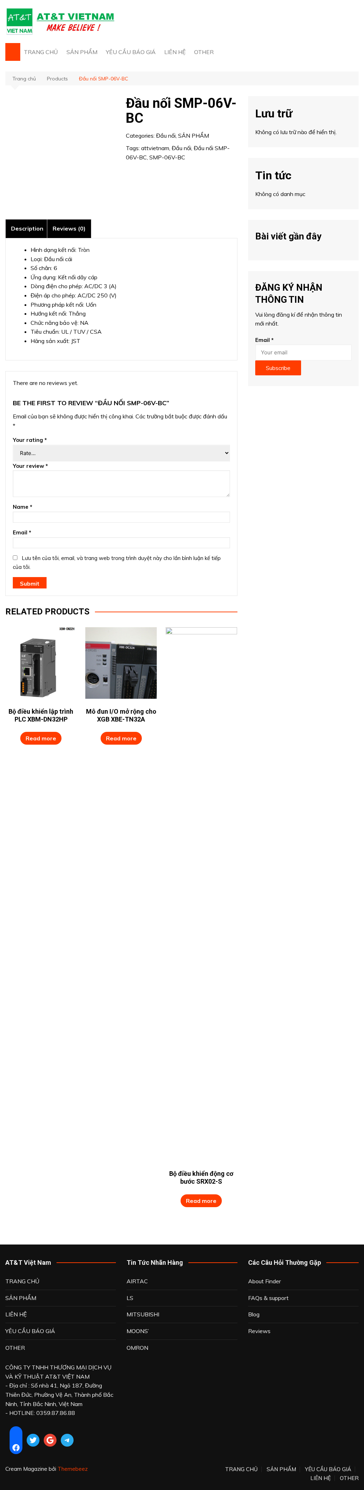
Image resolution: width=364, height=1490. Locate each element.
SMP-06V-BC (167, 157)
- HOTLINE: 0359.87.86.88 (40, 1412)
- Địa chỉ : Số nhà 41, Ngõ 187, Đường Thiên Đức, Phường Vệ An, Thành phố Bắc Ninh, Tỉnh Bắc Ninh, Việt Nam (59, 1394)
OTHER (204, 52)
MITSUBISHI (143, 1314)
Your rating (30, 440)
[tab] (27, 228)
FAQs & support (268, 1297)
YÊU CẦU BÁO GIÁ (131, 52)
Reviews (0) (69, 228)
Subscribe (278, 367)
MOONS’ (138, 1331)
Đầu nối (166, 135)
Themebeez (73, 1468)
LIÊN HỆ (175, 52)
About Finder (264, 1281)
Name (22, 506)
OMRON (137, 1347)
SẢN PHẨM (81, 52)
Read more (41, 738)
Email (22, 532)
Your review (30, 466)
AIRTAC (137, 1281)
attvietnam (155, 148)
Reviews (259, 1331)
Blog (253, 1314)
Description (27, 228)
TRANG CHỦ (41, 52)
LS (130, 1297)
